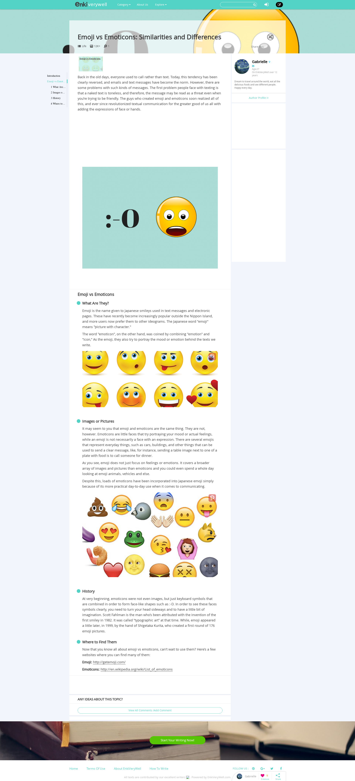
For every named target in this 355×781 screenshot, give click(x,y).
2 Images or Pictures (58, 92)
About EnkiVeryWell (127, 769)
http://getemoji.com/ (109, 662)
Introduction (53, 75)
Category (123, 4)
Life (84, 46)
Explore (160, 4)
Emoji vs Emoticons (56, 81)
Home (73, 769)
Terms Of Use (96, 769)
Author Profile (258, 98)
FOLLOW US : (241, 768)
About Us (142, 4)
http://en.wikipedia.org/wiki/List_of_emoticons (137, 669)
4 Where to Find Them (58, 103)
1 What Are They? (58, 87)
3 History (56, 98)
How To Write (159, 769)
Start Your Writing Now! (177, 740)
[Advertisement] (150, 140)
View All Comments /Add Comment (150, 710)
